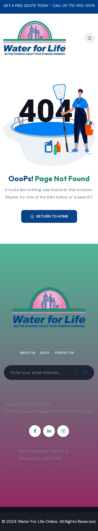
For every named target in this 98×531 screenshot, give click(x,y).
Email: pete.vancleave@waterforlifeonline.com (49, 411)
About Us (27, 353)
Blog (45, 353)
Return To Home (52, 216)
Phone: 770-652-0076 (28, 404)
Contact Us (64, 353)
